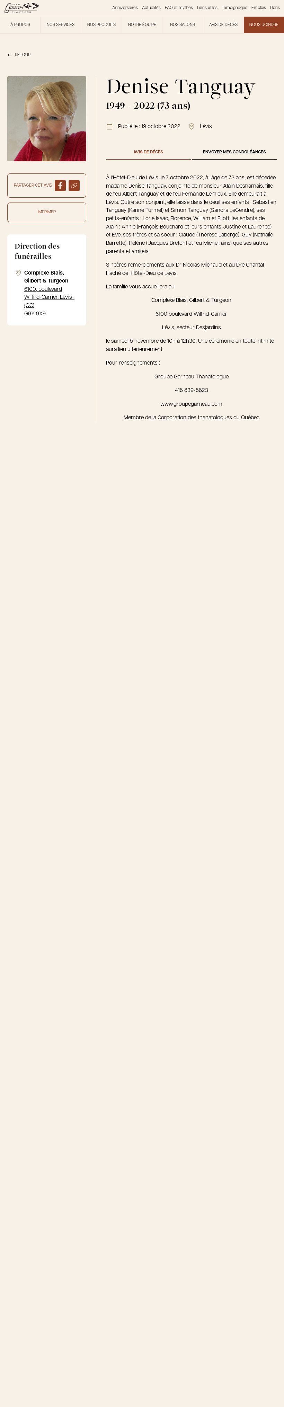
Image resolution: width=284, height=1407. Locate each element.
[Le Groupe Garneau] (21, 8)
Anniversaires (125, 8)
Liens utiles (207, 8)
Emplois (258, 8)
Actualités (151, 8)
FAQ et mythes (179, 8)
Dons (275, 8)
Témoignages (234, 8)
